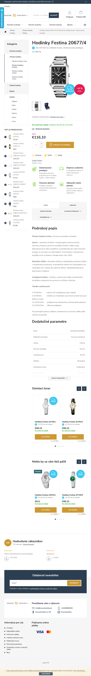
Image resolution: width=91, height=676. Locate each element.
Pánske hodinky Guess (17, 78)
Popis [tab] (46, 205)
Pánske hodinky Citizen (17, 72)
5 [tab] (63, 446)
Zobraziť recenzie (28, 544)
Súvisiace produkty (71, 211)
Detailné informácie (56, 117)
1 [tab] (55, 446)
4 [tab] (61, 446)
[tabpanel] (45, 418)
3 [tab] (59, 446)
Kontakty (7, 6)
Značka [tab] (45, 211)
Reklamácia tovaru (13, 641)
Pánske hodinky (15, 57)
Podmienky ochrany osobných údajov (17, 648)
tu (83, 671)
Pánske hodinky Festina (17, 66)
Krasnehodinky (66, 612)
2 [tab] (57, 446)
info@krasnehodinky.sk (43, 608)
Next (84, 388)
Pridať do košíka (61, 145)
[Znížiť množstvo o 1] (41, 146)
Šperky (12, 91)
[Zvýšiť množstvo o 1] (41, 143)
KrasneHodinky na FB (43, 612)
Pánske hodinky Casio (19, 61)
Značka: (37, 161)
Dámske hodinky (16, 51)
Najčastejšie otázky (13, 631)
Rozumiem (46, 674)
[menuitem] (15, 24)
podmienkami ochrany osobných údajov (43, 589)
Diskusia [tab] (73, 205)
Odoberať (74, 583)
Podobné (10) (44, 217)
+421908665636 (67, 608)
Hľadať (53, 15)
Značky (12, 97)
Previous (79, 388)
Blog (8, 652)
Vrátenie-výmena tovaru (15, 638)
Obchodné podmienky (14, 644)
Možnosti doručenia (42, 129)
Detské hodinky (15, 85)
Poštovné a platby (13, 634)
